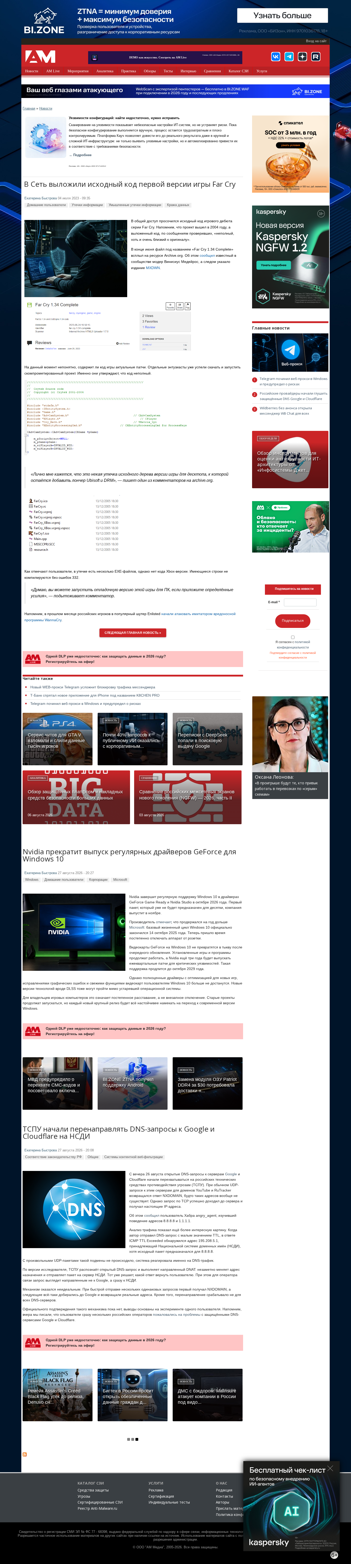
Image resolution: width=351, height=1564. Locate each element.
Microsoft (120, 880)
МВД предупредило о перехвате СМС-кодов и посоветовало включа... (54, 1085)
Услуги (261, 71)
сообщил (207, 255)
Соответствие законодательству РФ (53, 1157)
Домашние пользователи (46, 205)
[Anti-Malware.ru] (40, 56)
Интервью (188, 71)
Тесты (168, 71)
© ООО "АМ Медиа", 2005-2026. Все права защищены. (175, 1547)
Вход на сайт (316, 41)
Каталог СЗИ (238, 71)
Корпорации (98, 880)
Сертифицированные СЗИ (100, 1502)
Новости (31, 71)
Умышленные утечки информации (135, 205)
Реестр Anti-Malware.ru (97, 1508)
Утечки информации (87, 205)
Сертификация (161, 1496)
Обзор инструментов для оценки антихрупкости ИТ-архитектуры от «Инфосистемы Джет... (289, 461)
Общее (93, 1157)
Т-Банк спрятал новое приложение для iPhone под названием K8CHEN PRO (95, 695)
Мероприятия (78, 71)
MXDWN (153, 268)
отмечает (163, 922)
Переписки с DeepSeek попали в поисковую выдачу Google (202, 740)
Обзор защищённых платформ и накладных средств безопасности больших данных (75, 795)
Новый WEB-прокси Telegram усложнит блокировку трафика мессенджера (92, 687)
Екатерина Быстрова (40, 198)
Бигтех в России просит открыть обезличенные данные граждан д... (128, 1396)
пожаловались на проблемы (176, 1314)
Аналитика (104, 71)
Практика (128, 71)
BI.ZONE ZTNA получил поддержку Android (128, 1082)
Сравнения (212, 71)
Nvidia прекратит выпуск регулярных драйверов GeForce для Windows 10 (129, 856)
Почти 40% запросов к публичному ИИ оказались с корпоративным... (131, 740)
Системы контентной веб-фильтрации (133, 1157)
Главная (29, 108)
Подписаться (293, 620)
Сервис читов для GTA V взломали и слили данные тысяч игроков (56, 740)
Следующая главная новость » (133, 633)
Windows (32, 880)
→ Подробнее (80, 155)
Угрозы (84, 1496)
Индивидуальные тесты (169, 1502)
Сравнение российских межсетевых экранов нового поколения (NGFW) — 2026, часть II (187, 795)
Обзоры (150, 71)
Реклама (156, 1490)
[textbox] (294, 589)
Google (231, 1174)
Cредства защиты (93, 1490)
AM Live (53, 71)
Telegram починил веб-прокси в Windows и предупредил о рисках (85, 703)
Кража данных (178, 205)
